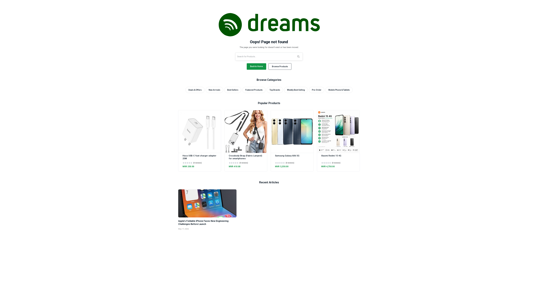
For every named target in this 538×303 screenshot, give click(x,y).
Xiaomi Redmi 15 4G (331, 155)
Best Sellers (232, 90)
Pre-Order (316, 90)
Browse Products (280, 66)
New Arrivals (214, 90)
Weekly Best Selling (296, 90)
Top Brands (275, 90)
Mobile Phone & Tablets (339, 90)
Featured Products (254, 90)
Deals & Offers (195, 90)
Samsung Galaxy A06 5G (287, 155)
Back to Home (256, 66)
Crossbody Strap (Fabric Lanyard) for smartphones (245, 157)
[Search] (298, 56)
